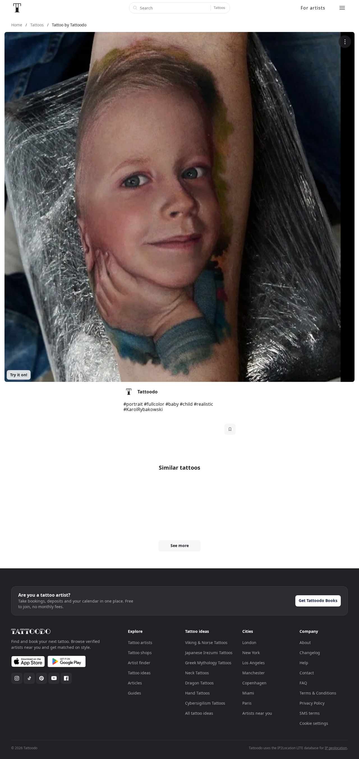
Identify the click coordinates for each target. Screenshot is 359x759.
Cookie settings (314, 723)
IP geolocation (336, 748)
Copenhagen (254, 683)
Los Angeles (253, 662)
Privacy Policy (312, 703)
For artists (313, 8)
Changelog (310, 652)
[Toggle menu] (342, 8)
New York (251, 652)
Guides (134, 693)
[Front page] (17, 8)
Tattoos (219, 7)
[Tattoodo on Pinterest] (41, 678)
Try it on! (18, 374)
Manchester (253, 672)
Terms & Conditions (318, 693)
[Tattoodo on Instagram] (16, 678)
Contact (307, 672)
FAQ (303, 683)
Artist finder (139, 662)
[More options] (345, 41)
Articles (135, 683)
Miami (248, 693)
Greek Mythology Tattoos (208, 662)
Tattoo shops (140, 652)
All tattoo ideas (199, 713)
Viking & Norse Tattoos (206, 642)
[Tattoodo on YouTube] (53, 678)
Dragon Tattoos (199, 683)
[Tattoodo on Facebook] (66, 678)
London (249, 642)
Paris (247, 703)
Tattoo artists (140, 642)
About (305, 642)
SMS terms (310, 713)
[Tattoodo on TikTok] (29, 678)
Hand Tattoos (197, 693)
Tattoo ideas (139, 672)
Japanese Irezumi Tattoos (209, 652)
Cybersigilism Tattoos (205, 703)
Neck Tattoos (197, 672)
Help (304, 662)
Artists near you (257, 713)
